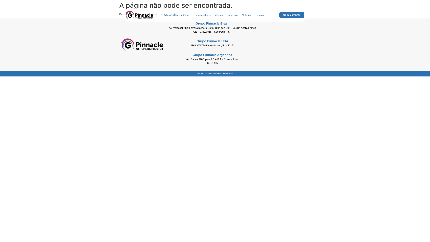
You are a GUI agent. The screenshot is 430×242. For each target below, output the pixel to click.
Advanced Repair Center (177, 15)
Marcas (218, 15)
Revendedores (203, 15)
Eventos (259, 15)
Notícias (246, 15)
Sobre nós (232, 15)
